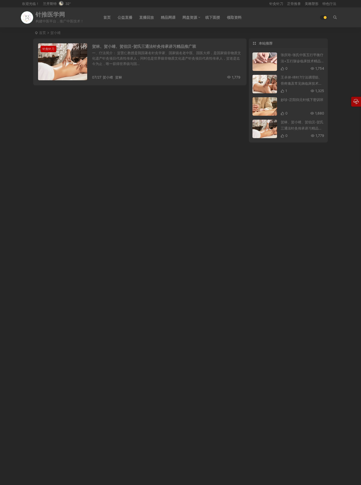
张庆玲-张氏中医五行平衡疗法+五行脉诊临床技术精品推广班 (302, 61)
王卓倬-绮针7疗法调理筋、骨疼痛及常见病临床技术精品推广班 (301, 83)
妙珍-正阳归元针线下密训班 (302, 99)
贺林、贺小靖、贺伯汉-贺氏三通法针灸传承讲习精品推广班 (144, 46)
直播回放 (146, 17)
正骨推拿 (294, 3)
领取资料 (234, 17)
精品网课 (168, 17)
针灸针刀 (276, 3)
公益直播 (125, 17)
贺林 (118, 77)
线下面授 (212, 17)
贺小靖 (108, 77)
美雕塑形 (312, 3)
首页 (107, 17)
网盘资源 (189, 17)
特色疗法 (329, 3)
